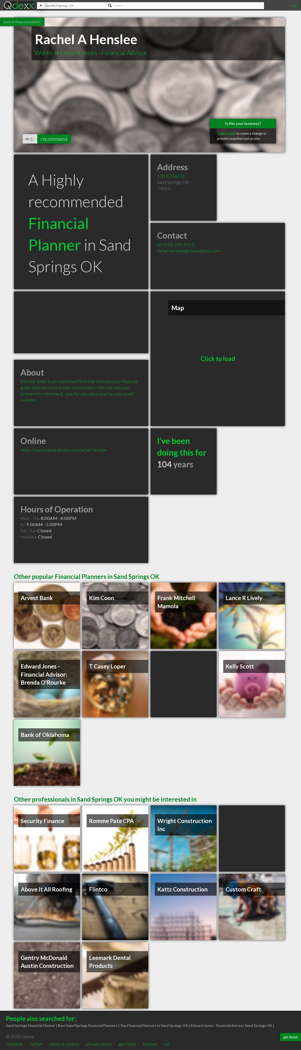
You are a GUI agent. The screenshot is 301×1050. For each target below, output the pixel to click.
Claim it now (226, 133)
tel (175, 244)
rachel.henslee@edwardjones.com (189, 250)
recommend (54, 139)
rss (166, 1043)
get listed (127, 1043)
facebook (14, 1043)
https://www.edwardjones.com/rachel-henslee (63, 449)
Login (293, 5)
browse (150, 1043)
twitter (36, 1043)
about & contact (64, 1043)
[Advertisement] (81, 322)
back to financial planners (22, 22)
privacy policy (99, 1043)
